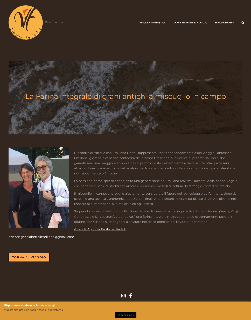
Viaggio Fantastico (152, 22)
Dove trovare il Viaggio (190, 22)
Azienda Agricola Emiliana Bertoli (100, 229)
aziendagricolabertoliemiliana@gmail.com (41, 237)
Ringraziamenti (225, 22)
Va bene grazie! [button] (125, 315)
